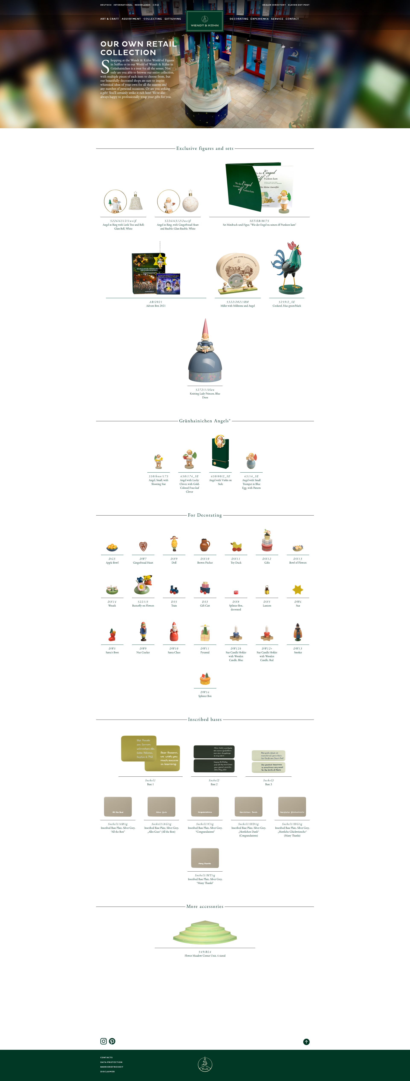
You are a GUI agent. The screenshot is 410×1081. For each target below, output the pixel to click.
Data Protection (111, 1062)
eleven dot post (299, 5)
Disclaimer (107, 1072)
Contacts (106, 1057)
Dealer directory (274, 5)
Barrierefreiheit (111, 1067)
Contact (292, 19)
